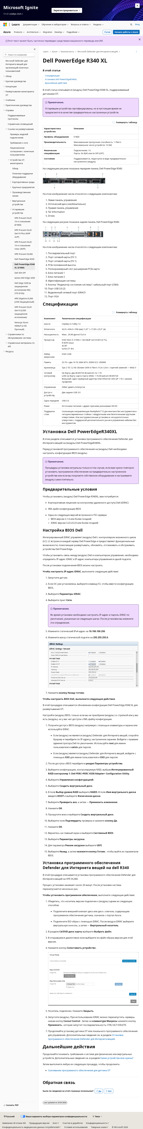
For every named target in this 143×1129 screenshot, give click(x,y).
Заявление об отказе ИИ (14, 1123)
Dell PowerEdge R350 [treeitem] (24, 259)
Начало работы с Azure (126, 32)
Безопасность (67, 51)
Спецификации (52, 75)
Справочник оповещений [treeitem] (20, 124)
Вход (137, 24)
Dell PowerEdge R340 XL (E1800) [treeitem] (25, 266)
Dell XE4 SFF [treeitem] (20, 272)
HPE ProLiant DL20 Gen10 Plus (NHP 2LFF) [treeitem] (23, 233)
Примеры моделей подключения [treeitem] (19, 136)
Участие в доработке (73, 1123)
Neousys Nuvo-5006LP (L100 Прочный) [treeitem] (22, 326)
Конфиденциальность (96, 1123)
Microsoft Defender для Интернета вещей (98, 51)
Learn (45, 51)
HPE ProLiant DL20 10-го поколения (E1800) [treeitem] (23, 221)
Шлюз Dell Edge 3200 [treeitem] (25, 278)
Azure (54, 51)
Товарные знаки (99, 1127)
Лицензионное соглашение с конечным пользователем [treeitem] (22, 151)
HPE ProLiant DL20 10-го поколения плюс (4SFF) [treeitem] (23, 245)
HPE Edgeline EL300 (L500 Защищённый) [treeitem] (24, 300)
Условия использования (76, 1127)
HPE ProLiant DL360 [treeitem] (24, 254)
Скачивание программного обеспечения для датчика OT (79, 1070)
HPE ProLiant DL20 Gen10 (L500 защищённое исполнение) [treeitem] (23, 312)
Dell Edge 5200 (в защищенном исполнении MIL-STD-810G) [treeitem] (23, 288)
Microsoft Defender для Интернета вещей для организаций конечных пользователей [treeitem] (17, 65)
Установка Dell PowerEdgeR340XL (61, 79)
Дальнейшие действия (56, 83)
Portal (107, 32)
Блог (55, 1123)
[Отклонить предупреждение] (137, 5)
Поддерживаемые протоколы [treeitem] (16, 117)
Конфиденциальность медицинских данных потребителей (30, 1127)
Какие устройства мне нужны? (116, 1058)
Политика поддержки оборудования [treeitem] (22, 175)
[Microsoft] (5, 24)
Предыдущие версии (39, 1123)
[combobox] (19, 54)
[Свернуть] (34, 49)
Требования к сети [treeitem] (19, 142)
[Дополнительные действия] (136, 51)
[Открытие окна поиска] (131, 24)
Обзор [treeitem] (15, 168)
